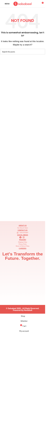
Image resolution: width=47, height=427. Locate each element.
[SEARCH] (42, 51)
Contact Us (22, 230)
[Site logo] (22, 3)
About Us (23, 225)
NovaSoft (28, 310)
